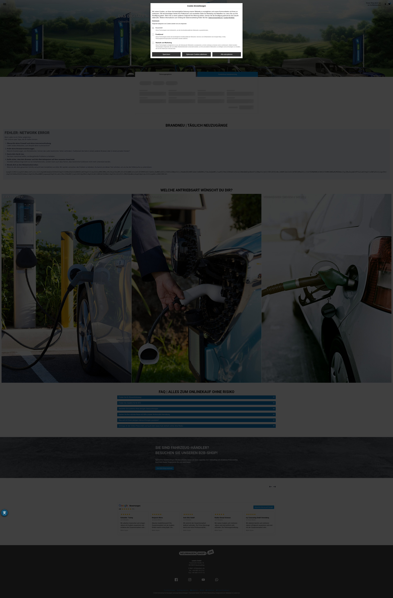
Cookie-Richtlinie (229, 17)
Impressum (155, 21)
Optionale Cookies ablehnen (196, 54)
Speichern (166, 54)
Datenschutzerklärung (215, 17)
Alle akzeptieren (227, 54)
